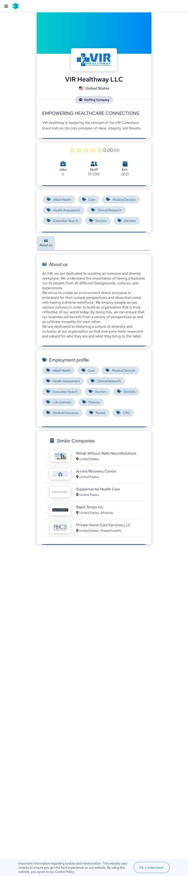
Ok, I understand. (151, 867)
